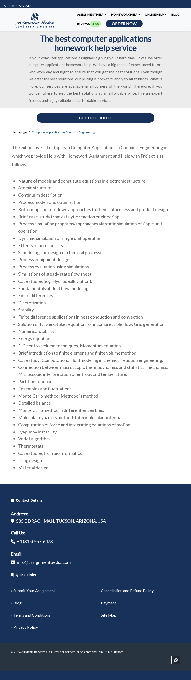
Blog (175, 14)
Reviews (88, 24)
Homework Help (124, 14)
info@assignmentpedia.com (44, 562)
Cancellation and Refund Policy (127, 590)
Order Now (124, 23)
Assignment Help (90, 14)
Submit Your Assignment (34, 590)
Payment (108, 602)
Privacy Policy (25, 627)
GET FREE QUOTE (95, 117)
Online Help (154, 14)
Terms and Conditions (31, 615)
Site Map (108, 615)
